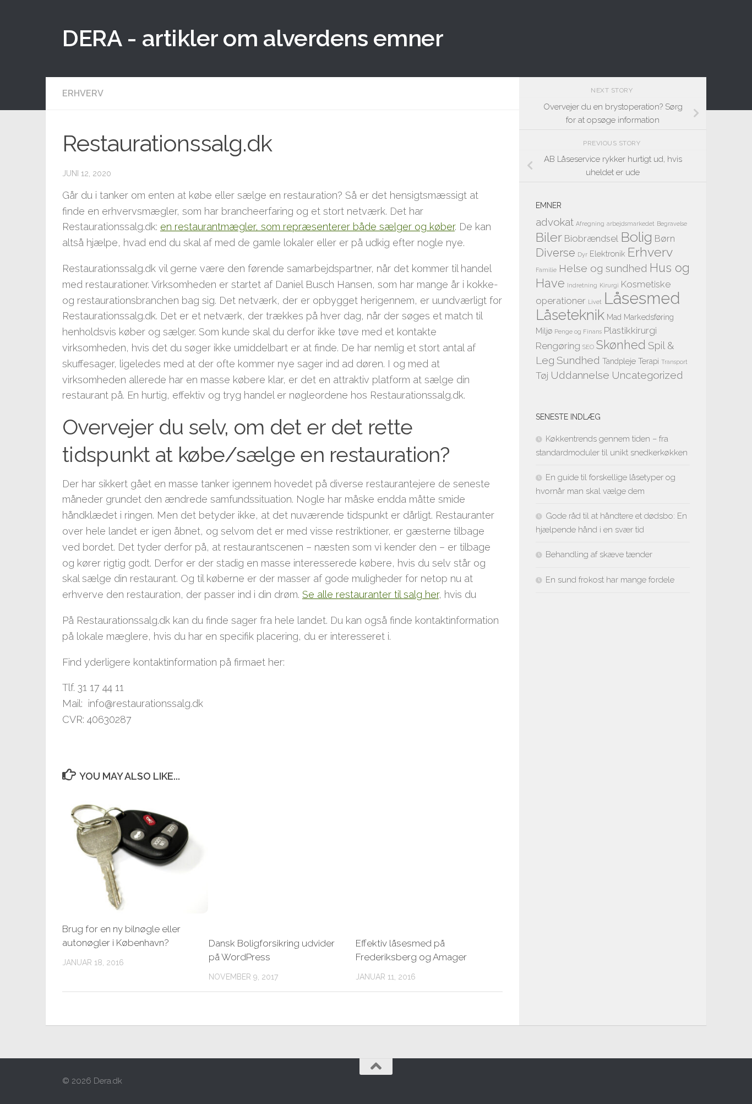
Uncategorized (647, 375)
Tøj (542, 375)
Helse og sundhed (603, 268)
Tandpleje (619, 361)
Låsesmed (642, 298)
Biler (549, 237)
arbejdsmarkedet (631, 223)
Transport (674, 361)
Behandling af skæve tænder (599, 554)
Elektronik (607, 253)
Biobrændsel (591, 238)
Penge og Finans (578, 331)
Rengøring (558, 345)
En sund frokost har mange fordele (610, 580)
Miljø (544, 330)
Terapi (648, 361)
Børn (665, 238)
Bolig (636, 237)
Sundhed (578, 360)
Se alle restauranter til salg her (370, 594)
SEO (588, 347)
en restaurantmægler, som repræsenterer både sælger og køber (307, 226)
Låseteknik (570, 315)
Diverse (555, 252)
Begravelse (672, 223)
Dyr (582, 254)
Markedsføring (649, 317)
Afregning (590, 223)
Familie (546, 270)
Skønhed (621, 345)
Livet (595, 301)
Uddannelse (580, 375)
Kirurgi (609, 285)
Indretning (582, 285)
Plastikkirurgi (630, 330)
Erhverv (82, 93)
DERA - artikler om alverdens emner (252, 38)
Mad (614, 317)
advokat (555, 222)
